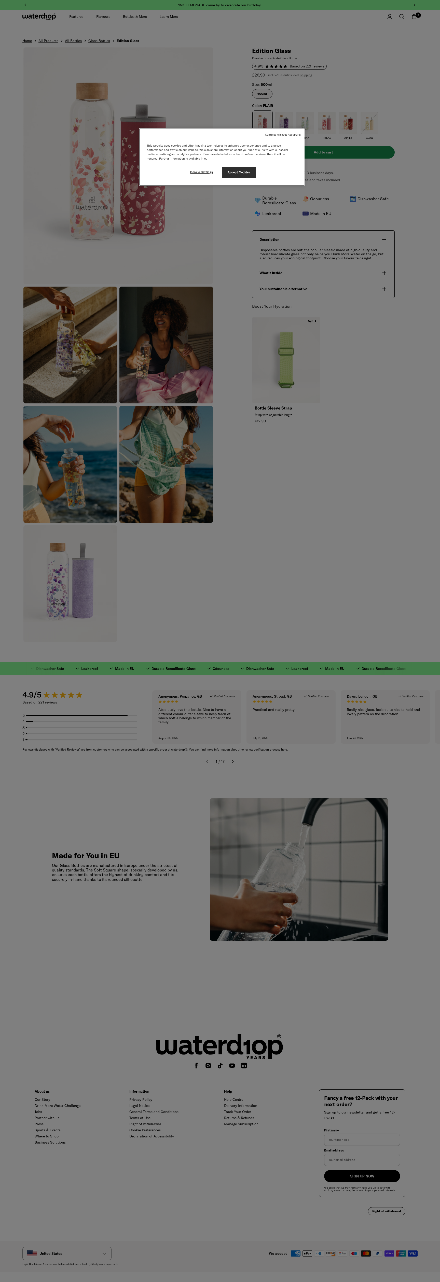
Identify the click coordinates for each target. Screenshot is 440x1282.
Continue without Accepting (283, 134)
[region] (222, 157)
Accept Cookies (239, 172)
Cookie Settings (201, 172)
